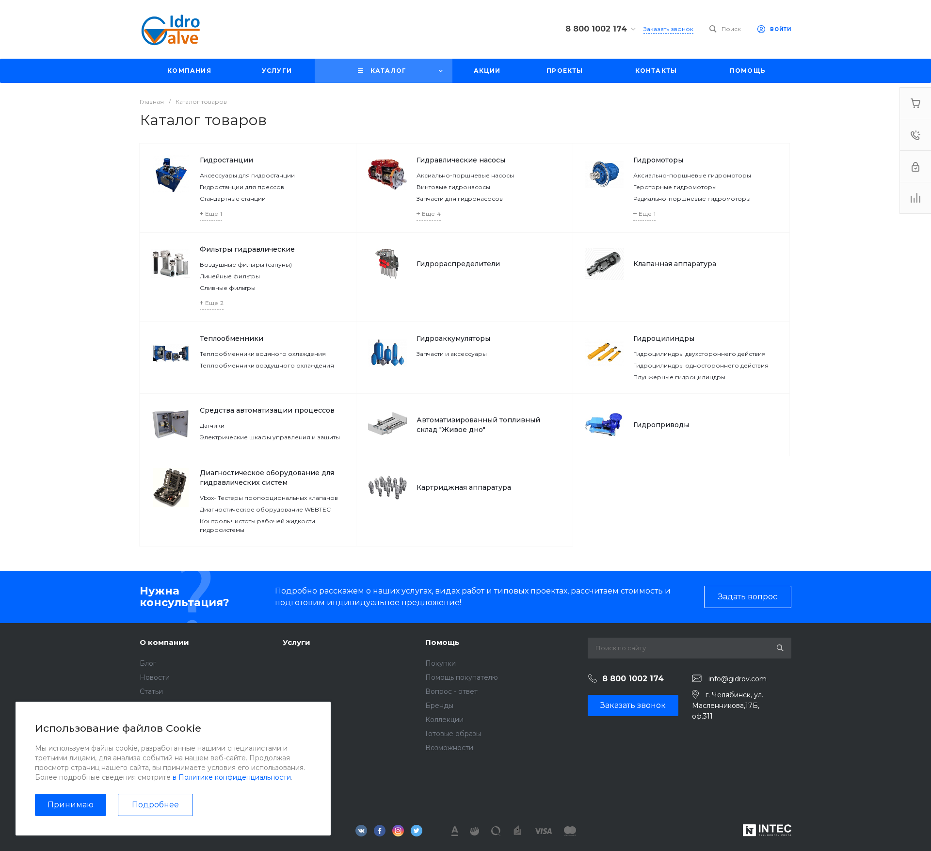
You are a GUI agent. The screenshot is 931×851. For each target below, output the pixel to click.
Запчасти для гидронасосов (460, 198)
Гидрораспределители (458, 263)
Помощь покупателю (461, 677)
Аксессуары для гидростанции (247, 175)
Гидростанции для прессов (242, 187)
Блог (148, 663)
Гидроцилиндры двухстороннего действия (699, 353)
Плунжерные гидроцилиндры (679, 377)
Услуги (296, 642)
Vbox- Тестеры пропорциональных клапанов (269, 497)
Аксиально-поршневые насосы (465, 175)
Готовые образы (453, 733)
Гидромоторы (658, 160)
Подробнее (155, 804)
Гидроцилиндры (663, 338)
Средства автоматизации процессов (267, 410)
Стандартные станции (233, 198)
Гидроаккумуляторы (453, 338)
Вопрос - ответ (451, 691)
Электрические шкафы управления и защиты (270, 437)
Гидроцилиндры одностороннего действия (701, 365)
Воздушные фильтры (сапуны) (246, 264)
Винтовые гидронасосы (453, 187)
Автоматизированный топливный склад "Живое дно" (478, 425)
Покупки (440, 663)
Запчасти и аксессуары (452, 353)
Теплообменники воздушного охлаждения (267, 365)
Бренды (439, 705)
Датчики (212, 425)
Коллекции (444, 719)
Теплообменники (231, 338)
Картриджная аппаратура (464, 487)
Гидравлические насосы (461, 160)
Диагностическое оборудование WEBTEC (265, 509)
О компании (164, 642)
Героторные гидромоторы (675, 187)
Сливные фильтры (228, 287)
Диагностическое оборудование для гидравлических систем (267, 477)
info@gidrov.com (737, 678)
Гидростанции (226, 160)
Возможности (449, 747)
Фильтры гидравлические (247, 249)
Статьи (151, 691)
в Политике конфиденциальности (232, 777)
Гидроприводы (661, 424)
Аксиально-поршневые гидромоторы (692, 175)
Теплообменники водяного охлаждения (263, 353)
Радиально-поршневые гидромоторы (692, 198)
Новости (155, 677)
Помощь (442, 642)
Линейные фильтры (230, 276)
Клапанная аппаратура (674, 263)
